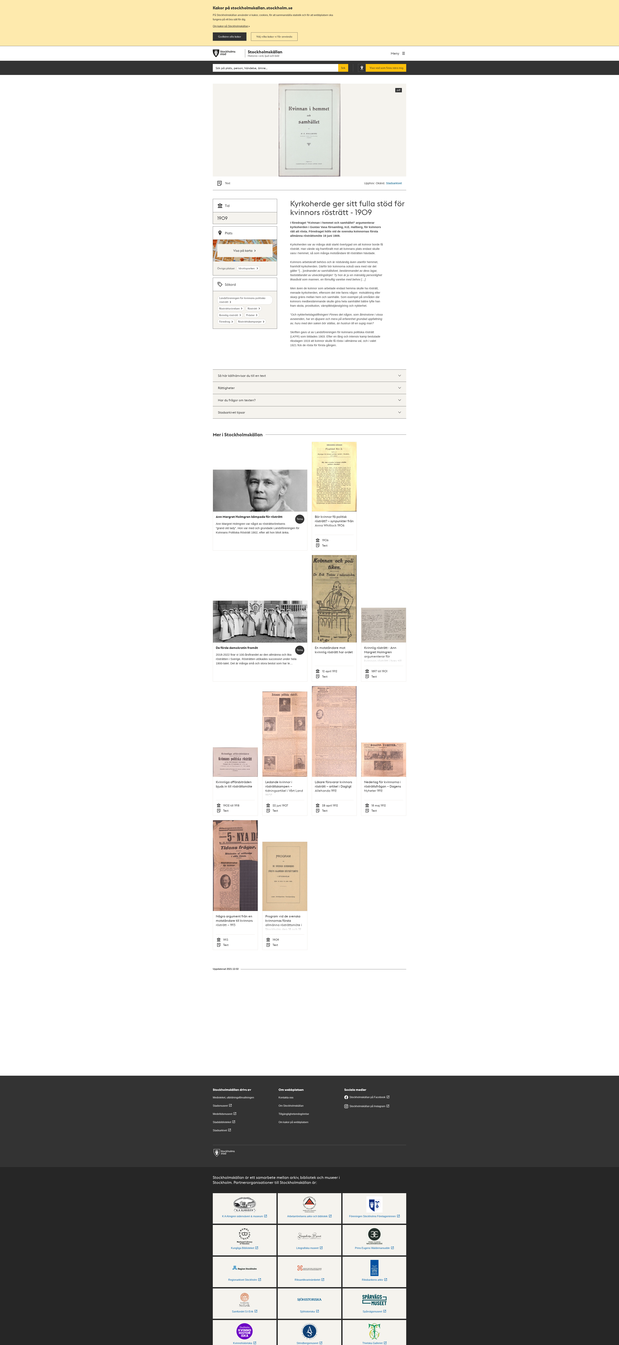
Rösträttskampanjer (250, 321)
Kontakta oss (286, 1097)
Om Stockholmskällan (291, 1105)
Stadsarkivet (394, 183)
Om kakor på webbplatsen (293, 1122)
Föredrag (224, 321)
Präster (250, 315)
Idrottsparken (247, 268)
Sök (343, 67)
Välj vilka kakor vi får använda (274, 36)
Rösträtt (252, 308)
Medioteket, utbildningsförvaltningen (233, 1097)
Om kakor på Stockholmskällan (230, 26)
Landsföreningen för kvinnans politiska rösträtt (242, 299)
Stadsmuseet (220, 1105)
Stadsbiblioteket (222, 1122)
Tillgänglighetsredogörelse (294, 1114)
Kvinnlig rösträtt (228, 315)
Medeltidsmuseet (222, 1114)
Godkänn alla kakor (229, 36)
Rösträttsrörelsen (229, 308)
